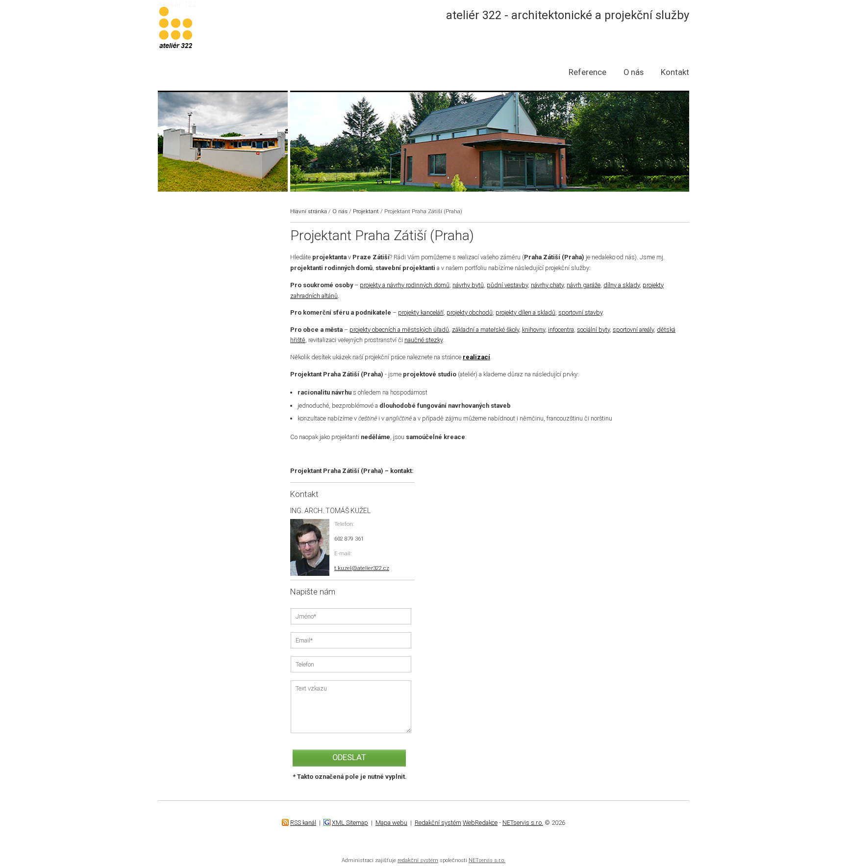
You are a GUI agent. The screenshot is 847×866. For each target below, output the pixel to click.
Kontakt (675, 72)
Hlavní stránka (308, 211)
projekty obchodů (470, 312)
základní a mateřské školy (485, 329)
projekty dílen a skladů (525, 312)
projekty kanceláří (421, 312)
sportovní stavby (580, 312)
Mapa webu (391, 822)
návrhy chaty (547, 285)
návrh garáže (583, 285)
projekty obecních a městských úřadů (399, 329)
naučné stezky (423, 340)
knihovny (533, 329)
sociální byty (593, 329)
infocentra (561, 329)
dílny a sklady (621, 285)
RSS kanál (303, 822)
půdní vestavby (507, 285)
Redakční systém (438, 822)
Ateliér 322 (177, 4)
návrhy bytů (468, 285)
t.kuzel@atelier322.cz (361, 568)
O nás (633, 72)
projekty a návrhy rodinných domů (404, 285)
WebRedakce (480, 822)
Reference (587, 72)
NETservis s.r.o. (522, 822)
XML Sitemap (350, 822)
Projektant (366, 211)
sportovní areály (633, 329)
